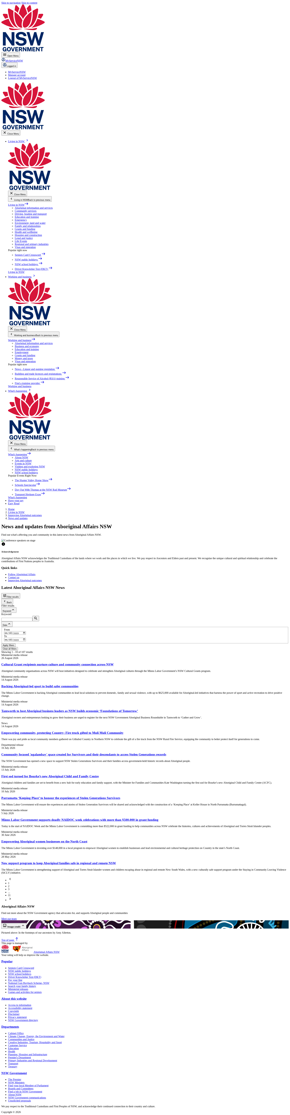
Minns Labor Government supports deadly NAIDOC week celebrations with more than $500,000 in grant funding (79, 820)
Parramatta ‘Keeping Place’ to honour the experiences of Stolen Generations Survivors (60, 798)
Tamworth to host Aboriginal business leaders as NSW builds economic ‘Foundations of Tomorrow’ (69, 711)
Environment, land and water (30, 223)
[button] (10, 880)
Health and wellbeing (26, 232)
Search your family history (22, 986)
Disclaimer (13, 1014)
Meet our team (9, 918)
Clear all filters (10, 649)
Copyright (13, 1011)
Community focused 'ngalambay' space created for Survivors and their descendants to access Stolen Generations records (83, 754)
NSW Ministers (16, 1082)
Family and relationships (28, 226)
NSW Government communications (27, 1097)
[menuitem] (17, 72)
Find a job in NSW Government (25, 1091)
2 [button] (8, 886)
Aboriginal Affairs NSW (47, 952)
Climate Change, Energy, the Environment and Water (36, 1036)
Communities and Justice (21, 1039)
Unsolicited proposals (19, 1100)
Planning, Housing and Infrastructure (27, 1054)
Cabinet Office (16, 1033)
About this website (14, 998)
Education (13, 1048)
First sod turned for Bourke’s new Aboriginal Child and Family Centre (50, 776)
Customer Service (17, 1045)
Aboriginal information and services (34, 207)
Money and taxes (24, 358)
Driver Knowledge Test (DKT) (24, 977)
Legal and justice (24, 238)
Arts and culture (23, 460)
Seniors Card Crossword (21, 968)
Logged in (11, 66)
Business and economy (27, 346)
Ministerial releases (18, 989)
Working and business (21, 340)
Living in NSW (18, 204)
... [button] (9, 892)
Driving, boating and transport (31, 213)
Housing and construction (28, 235)
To (5, 636)
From (7, 629)
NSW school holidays (26, 472)
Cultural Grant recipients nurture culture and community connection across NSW (57, 664)
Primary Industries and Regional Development (32, 1060)
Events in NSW (23, 463)
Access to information (19, 1005)
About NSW (21, 457)
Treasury (12, 1066)
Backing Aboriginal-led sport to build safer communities (39, 686)
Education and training (27, 217)
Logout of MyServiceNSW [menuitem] (22, 78)
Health (11, 1051)
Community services (25, 210)
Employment (21, 352)
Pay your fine (15, 980)
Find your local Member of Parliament (28, 1085)
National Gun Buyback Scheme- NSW (28, 983)
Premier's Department (19, 1057)
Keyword (6, 614)
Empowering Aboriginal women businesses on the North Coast (44, 841)
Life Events (21, 241)
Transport (13, 1063)
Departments (10, 1026)
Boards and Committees (20, 1088)
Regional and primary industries (32, 244)
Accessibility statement (20, 1008)
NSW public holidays (26, 469)
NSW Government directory (23, 1020)
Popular (7, 961)
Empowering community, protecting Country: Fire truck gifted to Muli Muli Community (62, 733)
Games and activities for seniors (25, 992)
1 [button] (8, 883)
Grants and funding (25, 229)
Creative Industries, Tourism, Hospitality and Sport (35, 1042)
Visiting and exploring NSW (30, 466)
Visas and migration (25, 247)
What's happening (19, 454)
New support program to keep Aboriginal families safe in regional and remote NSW (58, 863)
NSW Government (14, 1073)
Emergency (21, 220)
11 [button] (9, 895)
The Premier (14, 1079)
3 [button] (8, 889)
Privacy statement (17, 1017)
